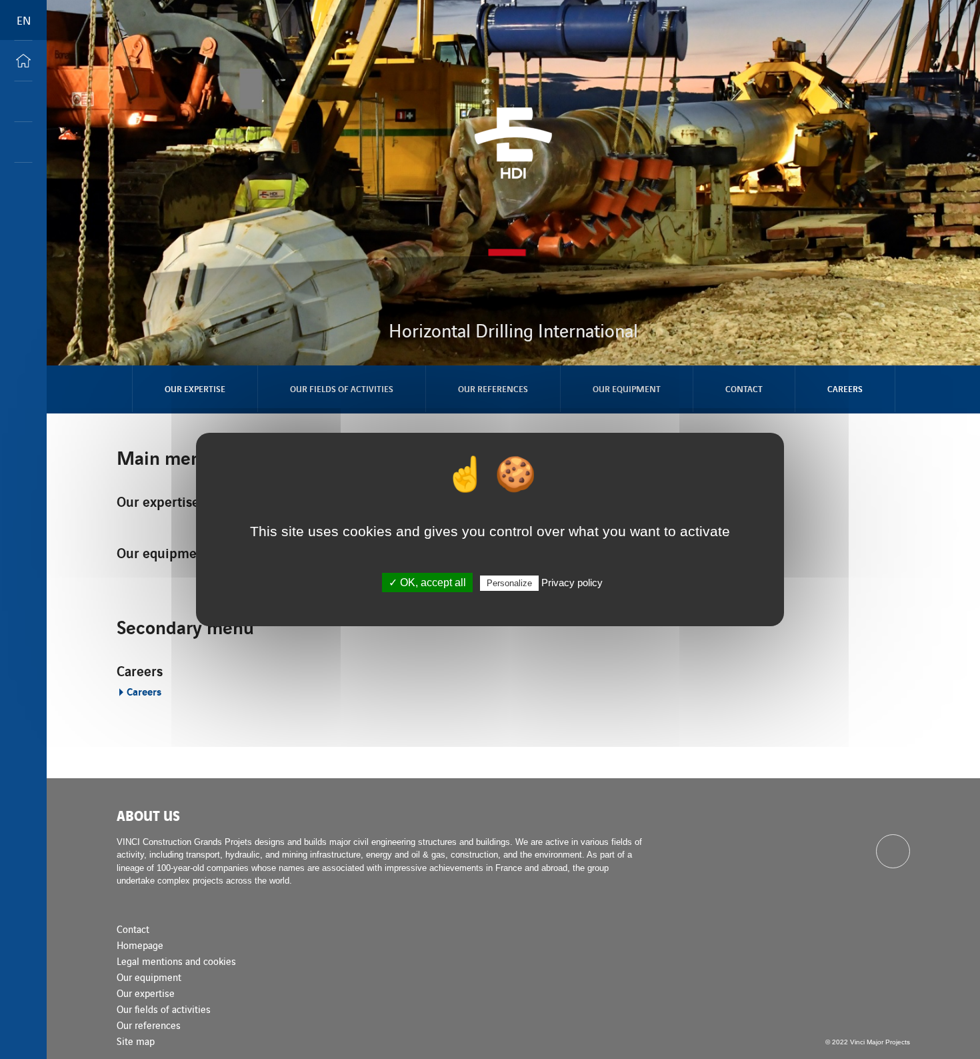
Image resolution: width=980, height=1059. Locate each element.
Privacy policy (572, 582)
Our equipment (627, 388)
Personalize (509, 583)
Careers (845, 388)
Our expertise (195, 388)
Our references (493, 388)
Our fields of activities (341, 388)
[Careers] (23, 142)
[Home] (23, 61)
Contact (744, 388)
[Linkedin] (893, 851)
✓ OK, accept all (427, 582)
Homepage (140, 945)
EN (24, 20)
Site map (136, 1041)
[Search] (23, 101)
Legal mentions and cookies (176, 961)
